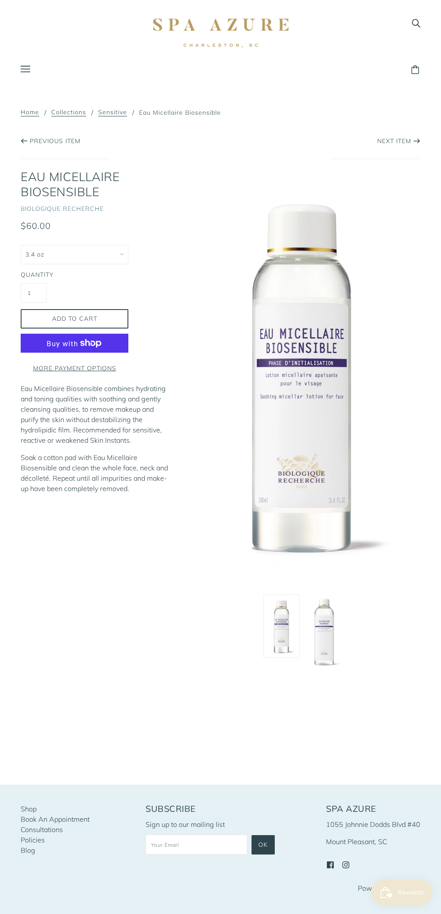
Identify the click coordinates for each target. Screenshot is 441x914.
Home (30, 112)
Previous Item (55, 141)
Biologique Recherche (62, 209)
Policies (33, 840)
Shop (29, 808)
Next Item (394, 141)
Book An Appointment (55, 819)
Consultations (42, 829)
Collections (68, 112)
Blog (28, 850)
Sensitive (112, 112)
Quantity (34, 275)
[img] (416, 22)
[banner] (220, 32)
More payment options (74, 368)
